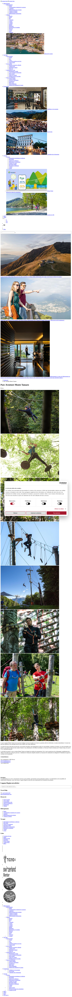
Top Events (11, 971)
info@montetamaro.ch (5, 760)
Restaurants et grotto (13, 71)
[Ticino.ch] (9, 864)
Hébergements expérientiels (15, 13)
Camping (5, 814)
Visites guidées (12, 78)
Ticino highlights (12, 84)
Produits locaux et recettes (15, 76)
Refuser (15, 513)
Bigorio (10, 16)
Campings (11, 8)
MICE (4, 216)
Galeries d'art (12, 66)
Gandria (11, 23)
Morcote (11, 28)
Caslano (11, 22)
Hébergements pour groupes (15, 9)
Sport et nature (9, 56)
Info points (5, 823)
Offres (4, 217)
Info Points (11, 159)
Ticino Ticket (12, 987)
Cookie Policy (6, 842)
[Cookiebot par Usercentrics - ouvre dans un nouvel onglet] (60, 483)
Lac (10, 58)
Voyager (5, 155)
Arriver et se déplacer (13, 160)
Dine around (12, 73)
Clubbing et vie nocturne (14, 970)
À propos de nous (7, 836)
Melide (10, 25)
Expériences (11, 81)
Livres (10, 168)
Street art (11, 68)
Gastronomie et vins (10, 70)
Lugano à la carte (13, 163)
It (6, 219)
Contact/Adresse (4, 756)
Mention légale (6, 838)
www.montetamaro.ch (5, 762)
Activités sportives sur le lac (15, 61)
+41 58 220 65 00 (6, 793)
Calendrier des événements (15, 972)
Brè (10, 18)
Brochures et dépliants (14, 165)
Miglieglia (11, 26)
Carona (10, 21)
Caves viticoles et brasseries (15, 72)
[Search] (15, 232)
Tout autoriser (56, 513)
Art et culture (9, 63)
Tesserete (11, 32)
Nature (10, 57)
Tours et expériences (10, 77)
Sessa (10, 31)
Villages (8, 14)
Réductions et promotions (14, 162)
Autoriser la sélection (36, 513)
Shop (4, 229)
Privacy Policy (6, 841)
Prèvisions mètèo (13, 164)
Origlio (10, 30)
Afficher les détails (59, 508)
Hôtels (10, 6)
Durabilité (5, 839)
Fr (7, 995)
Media (4, 837)
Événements (6, 86)
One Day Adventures (13, 80)
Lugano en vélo (12, 990)
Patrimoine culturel (13, 67)
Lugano (10, 936)
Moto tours (11, 82)
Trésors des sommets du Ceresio (16, 85)
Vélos (10, 60)
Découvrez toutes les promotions (16, 989)
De (7, 222)
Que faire (5, 55)
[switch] (28, 504)
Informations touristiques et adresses (17, 158)
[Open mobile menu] (4, 225)
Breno (10, 17)
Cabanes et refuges (13, 11)
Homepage (5, 380)
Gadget (10, 167)
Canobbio (11, 19)
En (6, 221)
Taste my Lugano (13, 75)
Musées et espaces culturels (15, 65)
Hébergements (6, 3)
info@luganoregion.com (6, 794)
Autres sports (12, 62)
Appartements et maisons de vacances (17, 7)
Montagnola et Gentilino (14, 27)
